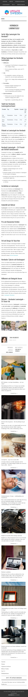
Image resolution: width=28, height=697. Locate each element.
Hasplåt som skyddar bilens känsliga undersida (11, 535)
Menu (3, 19)
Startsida (5, 1)
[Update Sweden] (14, 12)
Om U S (13, 4)
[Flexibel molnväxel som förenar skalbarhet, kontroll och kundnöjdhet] (13, 632)
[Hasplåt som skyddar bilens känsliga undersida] (13, 521)
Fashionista (11, 695)
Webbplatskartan (21, 4)
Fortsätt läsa (14, 393)
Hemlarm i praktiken (6, 572)
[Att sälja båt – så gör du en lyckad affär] (13, 445)
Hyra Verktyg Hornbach (18, 350)
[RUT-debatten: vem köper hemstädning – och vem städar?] (13, 368)
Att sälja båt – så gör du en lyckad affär (10, 459)
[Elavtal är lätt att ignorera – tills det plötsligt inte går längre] (13, 407)
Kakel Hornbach (9, 352)
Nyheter (11, 1)
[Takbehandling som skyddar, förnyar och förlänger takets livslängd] (13, 594)
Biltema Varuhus (6, 4)
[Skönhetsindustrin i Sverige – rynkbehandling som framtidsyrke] (13, 482)
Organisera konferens (20, 1)
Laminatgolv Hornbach (9, 295)
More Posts (13, 340)
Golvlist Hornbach (14, 255)
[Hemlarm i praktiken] (13, 557)
